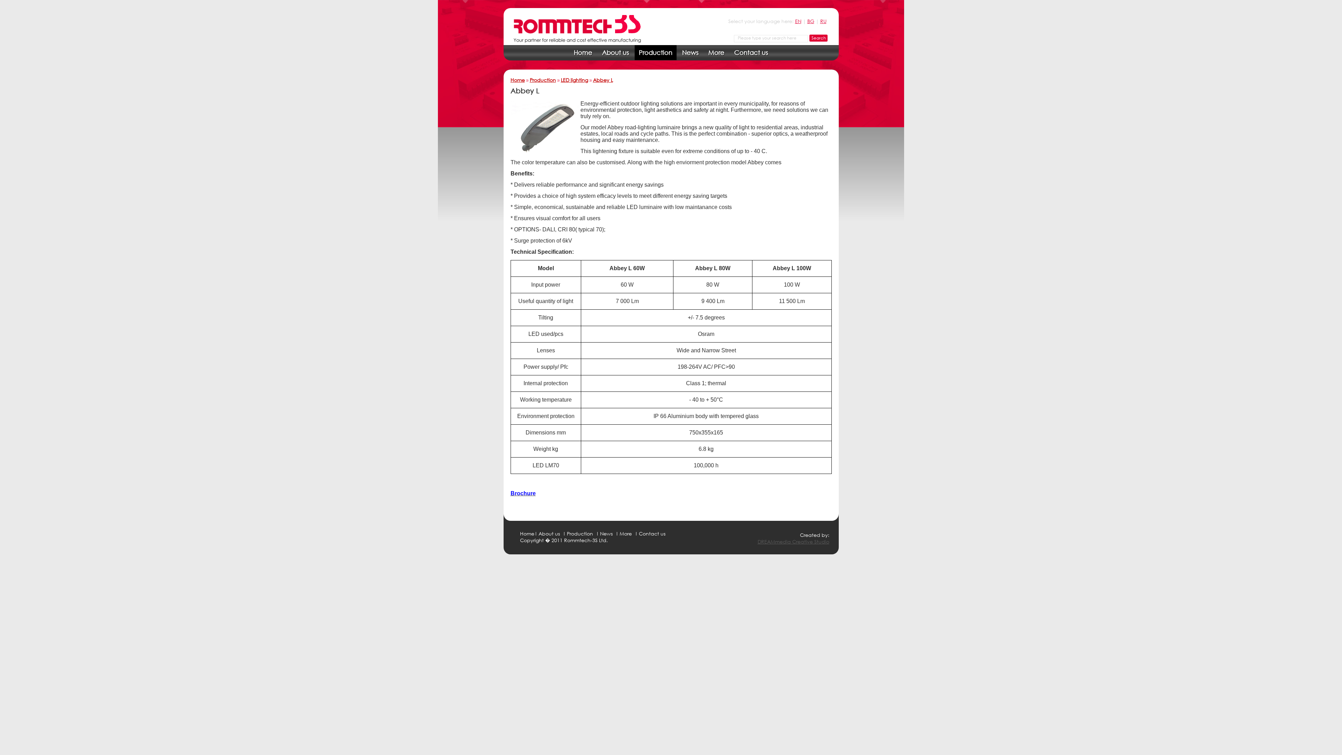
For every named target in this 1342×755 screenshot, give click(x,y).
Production (655, 52)
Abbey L (603, 80)
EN (798, 21)
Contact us (751, 52)
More (716, 52)
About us (615, 52)
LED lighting (574, 80)
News (690, 52)
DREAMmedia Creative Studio (793, 541)
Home (583, 52)
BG (810, 21)
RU (823, 21)
